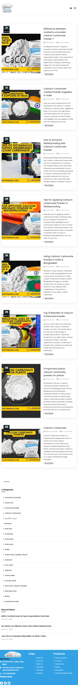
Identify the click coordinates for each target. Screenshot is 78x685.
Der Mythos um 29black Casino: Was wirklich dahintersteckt (26, 626)
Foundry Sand (10, 581)
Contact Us (39, 661)
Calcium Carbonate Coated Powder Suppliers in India (58, 92)
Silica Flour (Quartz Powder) (16, 586)
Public (7, 549)
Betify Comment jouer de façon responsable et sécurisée (25, 616)
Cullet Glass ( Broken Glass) (16, 555)
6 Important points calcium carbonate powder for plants (55, 372)
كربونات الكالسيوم (11, 518)
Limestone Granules (13, 497)
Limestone (9, 534)
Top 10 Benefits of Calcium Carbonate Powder (58, 314)
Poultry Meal (10, 575)
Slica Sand (9, 544)
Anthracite (9, 539)
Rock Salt (8, 529)
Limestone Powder (12, 508)
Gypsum (8, 570)
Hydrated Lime (10, 591)
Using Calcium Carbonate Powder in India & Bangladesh (58, 260)
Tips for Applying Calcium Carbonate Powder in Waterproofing (58, 203)
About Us (40, 658)
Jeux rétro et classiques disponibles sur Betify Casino (24, 636)
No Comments (64, 42)
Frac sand (9, 565)
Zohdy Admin (50, 42)
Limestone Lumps (12, 601)
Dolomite (8, 560)
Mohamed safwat (51, 431)
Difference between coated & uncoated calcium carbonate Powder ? (55, 33)
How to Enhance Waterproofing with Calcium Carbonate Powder (55, 145)
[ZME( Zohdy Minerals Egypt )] (7, 8)
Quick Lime (9, 503)
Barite (7, 596)
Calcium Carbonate (55, 427)
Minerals (8, 523)
